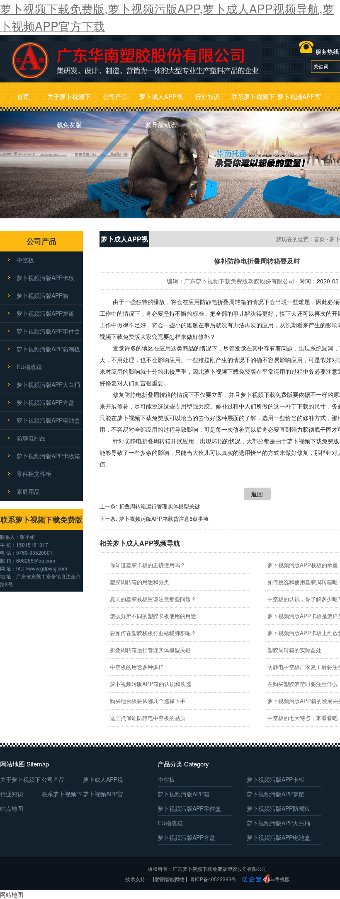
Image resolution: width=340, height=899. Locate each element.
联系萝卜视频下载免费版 (253, 101)
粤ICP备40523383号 (213, 878)
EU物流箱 (29, 366)
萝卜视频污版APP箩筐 (45, 313)
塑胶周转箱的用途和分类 (139, 582)
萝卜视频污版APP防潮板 (48, 349)
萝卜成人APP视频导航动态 (161, 101)
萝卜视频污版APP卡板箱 (48, 456)
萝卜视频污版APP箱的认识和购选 (150, 684)
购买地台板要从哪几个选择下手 (147, 701)
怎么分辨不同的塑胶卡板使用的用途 (153, 616)
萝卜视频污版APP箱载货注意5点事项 (164, 518)
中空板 (25, 260)
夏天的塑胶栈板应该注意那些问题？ (153, 599)
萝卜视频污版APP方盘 (45, 402)
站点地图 (11, 808)
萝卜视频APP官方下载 (299, 101)
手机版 (282, 878)
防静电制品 (31, 438)
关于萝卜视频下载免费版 (69, 101)
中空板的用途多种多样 (137, 667)
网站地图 (11, 894)
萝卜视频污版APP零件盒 (48, 331)
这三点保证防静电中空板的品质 (147, 718)
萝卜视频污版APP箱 (42, 295)
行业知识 (207, 96)
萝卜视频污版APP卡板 (45, 277)
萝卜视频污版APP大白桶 (48, 384)
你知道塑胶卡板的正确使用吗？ (147, 565)
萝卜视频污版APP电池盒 (48, 420)
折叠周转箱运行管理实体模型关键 (159, 506)
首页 (23, 96)
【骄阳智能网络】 (170, 878)
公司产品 (115, 96)
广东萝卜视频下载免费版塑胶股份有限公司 (239, 281)
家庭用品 (28, 491)
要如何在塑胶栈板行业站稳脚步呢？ (153, 633)
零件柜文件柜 (34, 473)
